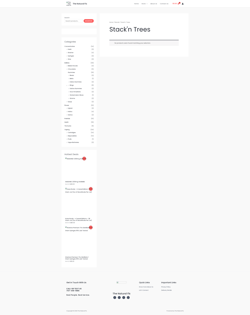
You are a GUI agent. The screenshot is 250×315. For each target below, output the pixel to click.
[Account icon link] (183, 4)
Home (136, 4)
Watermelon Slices (76, 95)
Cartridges (72, 132)
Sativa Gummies (76, 88)
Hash (69, 49)
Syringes (71, 56)
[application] (146, 3)
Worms (72, 98)
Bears (72, 75)
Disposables (72, 136)
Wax (69, 59)
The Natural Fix (80, 3)
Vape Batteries (73, 142)
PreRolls (67, 118)
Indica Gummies (76, 82)
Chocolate (72, 69)
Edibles (66, 63)
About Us (153, 4)
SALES (66, 122)
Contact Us (164, 4)
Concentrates (69, 46)
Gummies (71, 72)
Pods (69, 139)
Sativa (70, 115)
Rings (72, 85)
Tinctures (67, 126)
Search (67, 18)
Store (144, 4)
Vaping (67, 130)
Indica (70, 111)
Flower (66, 105)
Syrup (70, 102)
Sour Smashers (75, 92)
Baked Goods (73, 66)
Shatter (70, 53)
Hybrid (70, 108)
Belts (71, 78)
